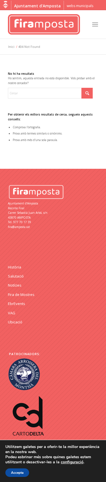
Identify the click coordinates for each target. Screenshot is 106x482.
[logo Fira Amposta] (44, 24)
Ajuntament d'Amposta (37, 5)
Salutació (16, 276)
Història (14, 267)
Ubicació (15, 322)
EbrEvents (16, 303)
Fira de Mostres (21, 294)
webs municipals (80, 5)
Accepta (17, 472)
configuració (72, 462)
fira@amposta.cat (19, 227)
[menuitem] (95, 24)
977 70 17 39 (22, 222)
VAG (11, 312)
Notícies (14, 285)
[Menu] (95, 24)
